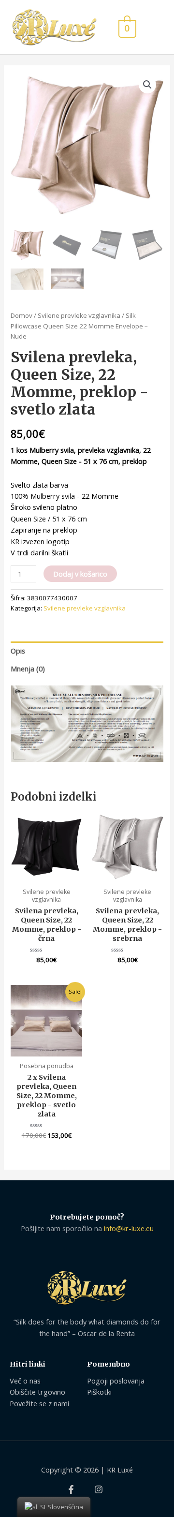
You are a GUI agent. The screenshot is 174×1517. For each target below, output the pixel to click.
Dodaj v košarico (80, 574)
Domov (21, 315)
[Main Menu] (153, 27)
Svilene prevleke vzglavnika (79, 315)
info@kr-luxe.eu (129, 1228)
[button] (147, 84)
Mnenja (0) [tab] (28, 668)
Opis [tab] (18, 650)
